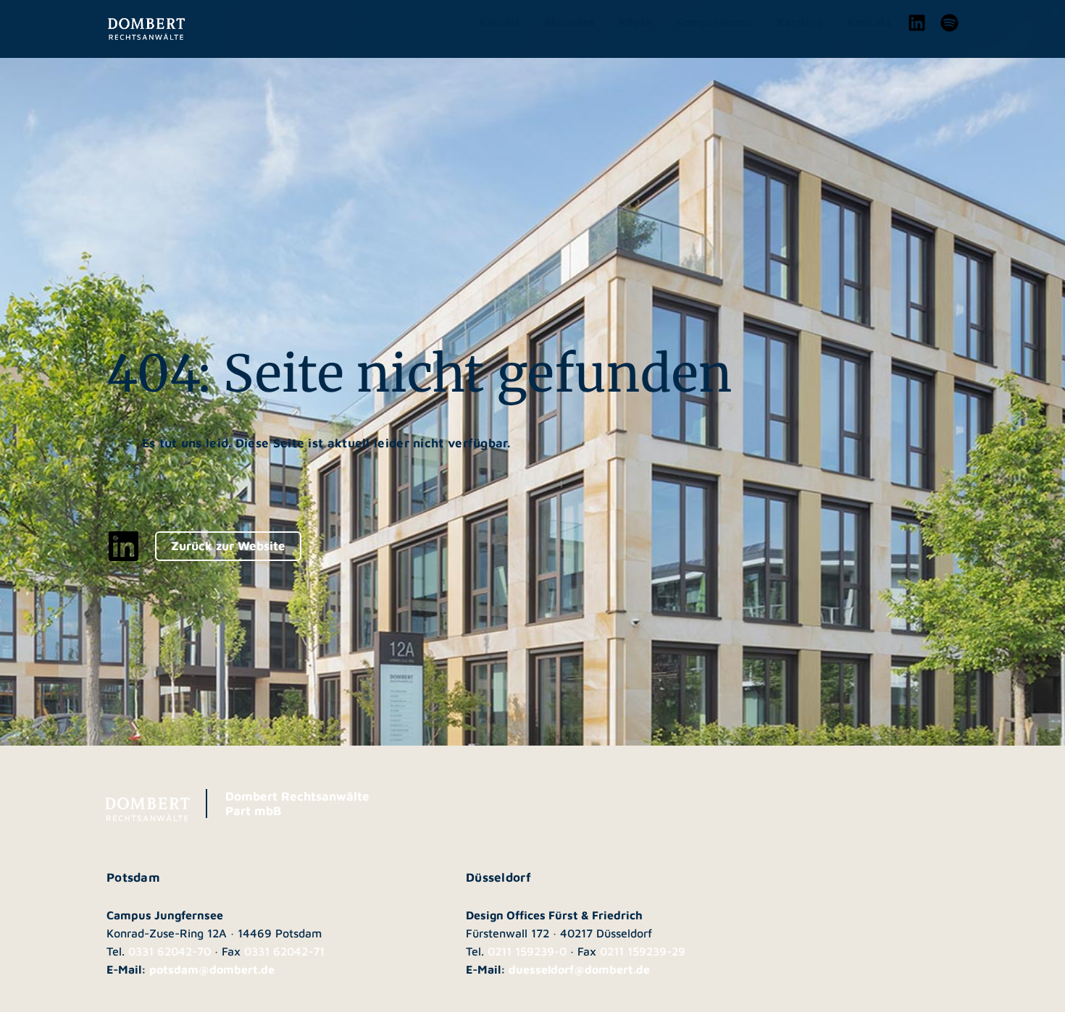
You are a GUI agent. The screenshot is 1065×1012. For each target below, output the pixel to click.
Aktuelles (569, 21)
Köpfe (635, 21)
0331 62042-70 (169, 951)
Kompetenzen (714, 21)
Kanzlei (499, 21)
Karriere (800, 21)
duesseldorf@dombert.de (579, 969)
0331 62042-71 (284, 951)
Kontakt (869, 21)
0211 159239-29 (642, 951)
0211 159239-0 (527, 951)
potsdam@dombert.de (212, 969)
